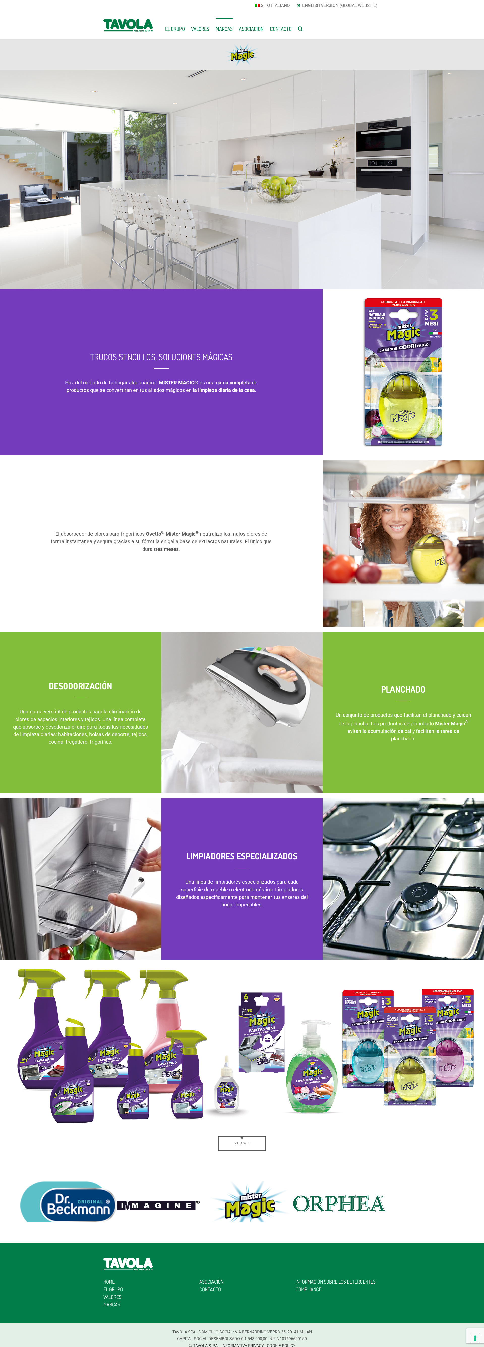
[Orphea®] (339, 1185)
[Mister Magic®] (249, 1185)
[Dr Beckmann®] (68, 1185)
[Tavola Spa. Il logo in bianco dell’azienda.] (128, 1260)
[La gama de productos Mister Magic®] (242, 967)
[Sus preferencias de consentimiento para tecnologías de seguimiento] (475, 1338)
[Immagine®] (158, 1185)
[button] (300, 28)
